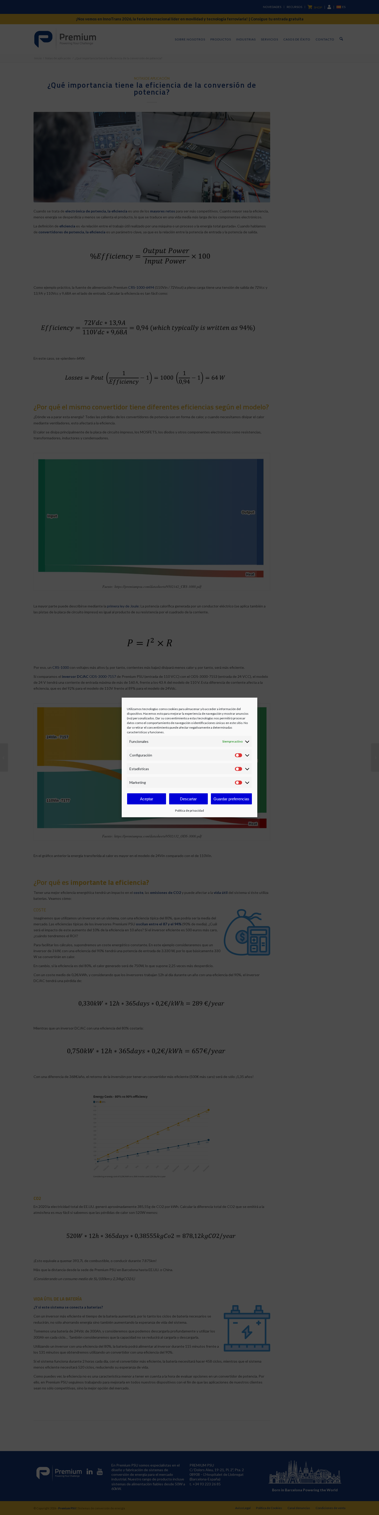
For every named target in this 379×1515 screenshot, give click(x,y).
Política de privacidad (189, 810)
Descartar (188, 799)
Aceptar (146, 799)
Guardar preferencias (231, 799)
